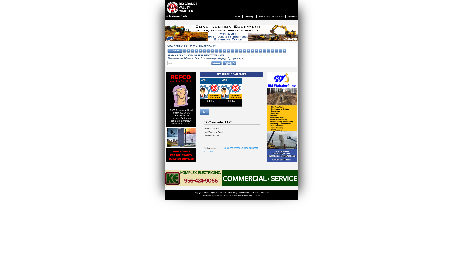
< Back (205, 112)
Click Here (210, 101)
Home (237, 17)
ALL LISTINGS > (175, 51)
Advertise (292, 17)
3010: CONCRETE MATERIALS (230, 148)
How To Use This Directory (271, 17)
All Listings (249, 17)
